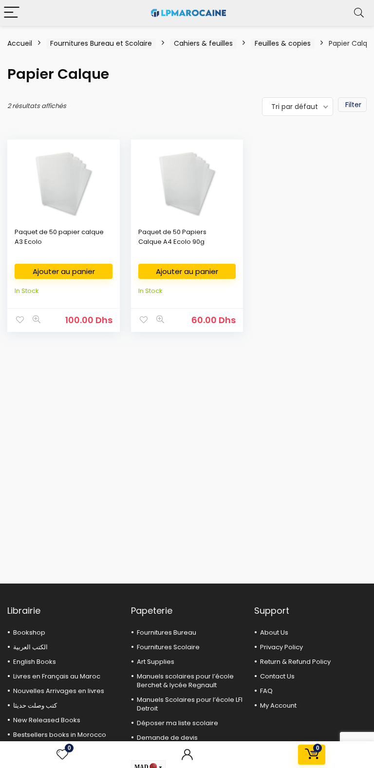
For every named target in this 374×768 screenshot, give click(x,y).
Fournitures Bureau (166, 632)
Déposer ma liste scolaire (177, 723)
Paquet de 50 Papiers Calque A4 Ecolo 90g (172, 236)
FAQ (266, 690)
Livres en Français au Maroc (56, 676)
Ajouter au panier (64, 271)
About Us (274, 632)
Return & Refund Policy (295, 661)
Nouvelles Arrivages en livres (58, 690)
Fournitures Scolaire (168, 647)
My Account (278, 705)
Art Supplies (155, 661)
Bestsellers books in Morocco (59, 734)
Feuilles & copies (283, 43)
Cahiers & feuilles (203, 43)
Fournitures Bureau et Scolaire (101, 43)
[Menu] (11, 13)
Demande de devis (167, 737)
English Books (34, 661)
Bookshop (29, 632)
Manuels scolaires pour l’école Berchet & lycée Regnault (185, 681)
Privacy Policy (281, 647)
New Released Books (46, 720)
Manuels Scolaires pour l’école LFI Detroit (190, 704)
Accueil (19, 43)
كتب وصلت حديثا (35, 705)
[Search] (359, 13)
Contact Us (277, 676)
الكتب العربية (30, 647)
